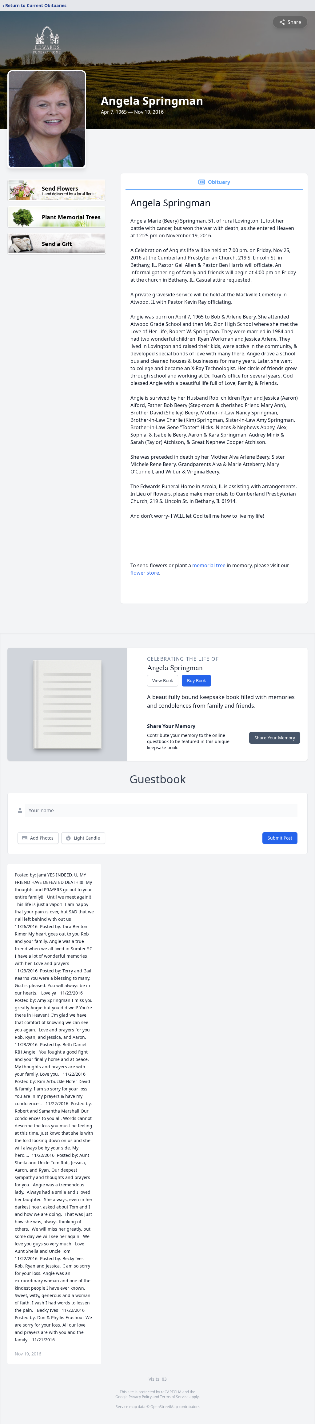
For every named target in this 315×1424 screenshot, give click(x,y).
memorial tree (208, 565)
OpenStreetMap (164, 1406)
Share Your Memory (274, 738)
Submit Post (280, 838)
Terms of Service (174, 1396)
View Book (162, 680)
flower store (144, 572)
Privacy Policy (140, 1396)
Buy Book (196, 680)
